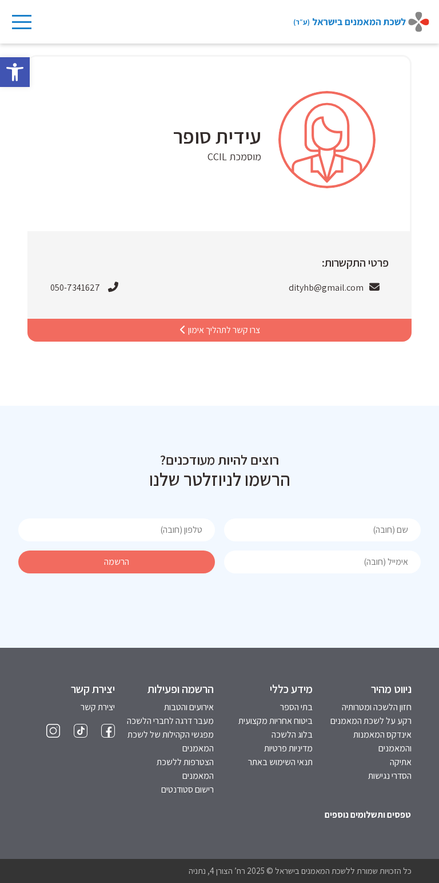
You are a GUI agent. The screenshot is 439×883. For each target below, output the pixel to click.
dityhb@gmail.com (326, 288)
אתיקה (401, 762)
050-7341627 (75, 288)
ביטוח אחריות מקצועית (275, 721)
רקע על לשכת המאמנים (371, 721)
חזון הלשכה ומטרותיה (377, 707)
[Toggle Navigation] (21, 22)
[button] (15, 72)
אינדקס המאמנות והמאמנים (382, 741)
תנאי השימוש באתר (280, 762)
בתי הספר (296, 707)
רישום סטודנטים (187, 789)
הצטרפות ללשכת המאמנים (185, 769)
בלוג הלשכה (292, 734)
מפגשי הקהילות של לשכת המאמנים (170, 741)
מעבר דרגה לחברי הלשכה (170, 721)
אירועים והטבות (189, 707)
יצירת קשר (98, 707)
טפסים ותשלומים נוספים (368, 815)
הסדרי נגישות (390, 776)
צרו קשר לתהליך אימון (223, 330)
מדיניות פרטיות (288, 748)
